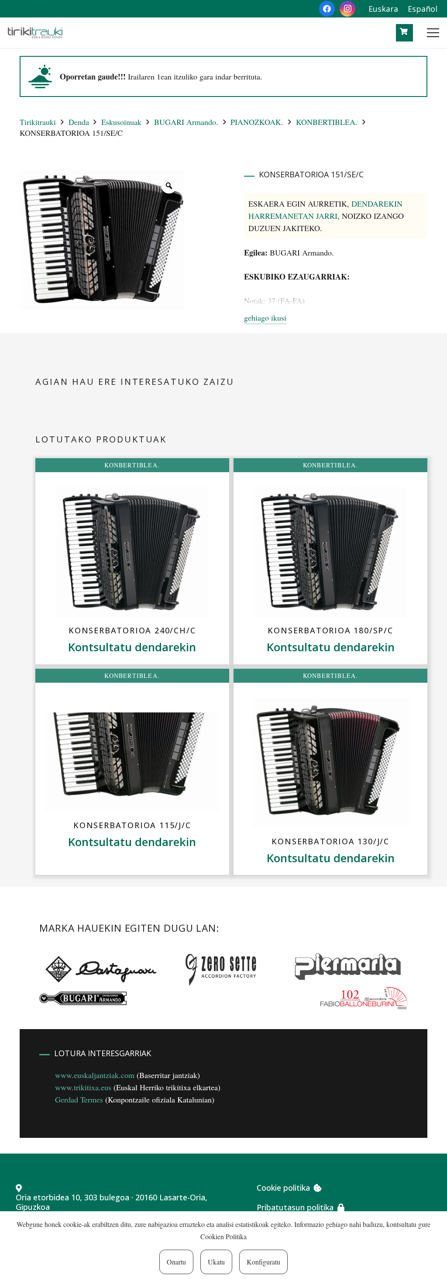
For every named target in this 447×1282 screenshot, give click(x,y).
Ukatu (216, 1261)
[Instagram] (347, 9)
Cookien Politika (223, 1236)
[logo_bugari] (83, 998)
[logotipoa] (35, 33)
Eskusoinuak (121, 122)
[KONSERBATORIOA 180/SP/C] (330, 552)
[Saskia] (403, 31)
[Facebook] (327, 9)
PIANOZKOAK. (256, 122)
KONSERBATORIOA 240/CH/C (132, 630)
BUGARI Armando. (186, 122)
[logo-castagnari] (99, 968)
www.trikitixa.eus (83, 1087)
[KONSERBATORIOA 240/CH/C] (132, 552)
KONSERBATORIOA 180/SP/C (330, 630)
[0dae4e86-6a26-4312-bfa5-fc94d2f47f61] (364, 998)
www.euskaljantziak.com (94, 1075)
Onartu (176, 1261)
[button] (433, 33)
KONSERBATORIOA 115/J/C (132, 825)
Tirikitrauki (38, 122)
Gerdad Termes (79, 1099)
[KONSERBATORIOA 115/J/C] (132, 761)
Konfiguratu (263, 1261)
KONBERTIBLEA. (327, 122)
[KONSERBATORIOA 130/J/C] (330, 763)
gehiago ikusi (265, 317)
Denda (79, 122)
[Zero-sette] (225, 968)
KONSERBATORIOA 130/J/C (330, 841)
